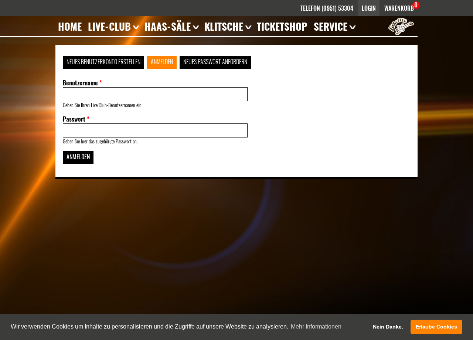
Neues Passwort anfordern (215, 61)
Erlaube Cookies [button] (436, 327)
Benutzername (82, 82)
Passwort (76, 119)
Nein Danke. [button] (388, 327)
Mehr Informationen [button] (316, 326)
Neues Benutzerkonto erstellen (103, 61)
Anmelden (162, 61)
